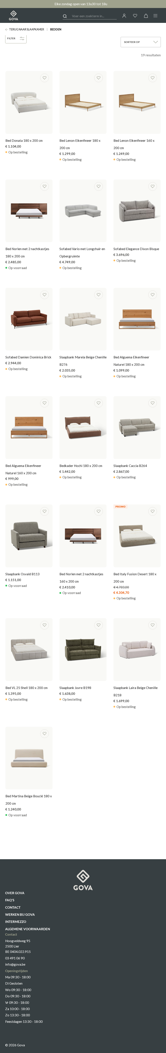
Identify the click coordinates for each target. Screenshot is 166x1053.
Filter (11, 38)
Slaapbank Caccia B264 (130, 466)
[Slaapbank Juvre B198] (83, 649)
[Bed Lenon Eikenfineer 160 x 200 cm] (137, 102)
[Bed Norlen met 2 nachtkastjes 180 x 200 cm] (29, 211)
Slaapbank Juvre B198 (75, 688)
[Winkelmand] (146, 15)
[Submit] (67, 16)
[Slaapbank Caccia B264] (137, 427)
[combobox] (90, 16)
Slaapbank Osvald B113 (22, 574)
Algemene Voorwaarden (27, 929)
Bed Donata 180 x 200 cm (24, 140)
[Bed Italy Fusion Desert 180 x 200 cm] (137, 535)
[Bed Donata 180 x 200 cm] (29, 102)
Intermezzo (15, 922)
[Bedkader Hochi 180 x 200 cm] (83, 427)
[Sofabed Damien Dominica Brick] (29, 319)
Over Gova (14, 893)
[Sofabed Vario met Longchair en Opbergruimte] (83, 211)
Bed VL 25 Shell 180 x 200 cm (26, 688)
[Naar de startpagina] (13, 15)
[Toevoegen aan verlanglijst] (44, 78)
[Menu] (155, 15)
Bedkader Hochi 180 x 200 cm (80, 466)
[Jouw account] (124, 16)
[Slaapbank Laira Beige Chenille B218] (137, 649)
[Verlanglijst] (135, 15)
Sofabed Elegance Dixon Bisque (136, 249)
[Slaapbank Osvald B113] (29, 535)
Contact (13, 907)
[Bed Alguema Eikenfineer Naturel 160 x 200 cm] (29, 427)
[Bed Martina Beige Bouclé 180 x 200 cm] (29, 758)
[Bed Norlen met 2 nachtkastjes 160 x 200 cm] (83, 535)
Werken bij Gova (20, 914)
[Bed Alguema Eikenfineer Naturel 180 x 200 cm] (137, 319)
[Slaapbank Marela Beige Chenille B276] (83, 319)
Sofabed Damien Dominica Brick (28, 357)
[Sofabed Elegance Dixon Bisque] (137, 211)
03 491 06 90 (15, 958)
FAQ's (9, 900)
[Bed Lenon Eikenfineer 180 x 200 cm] (83, 102)
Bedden (55, 29)
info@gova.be (15, 964)
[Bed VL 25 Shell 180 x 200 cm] (29, 649)
